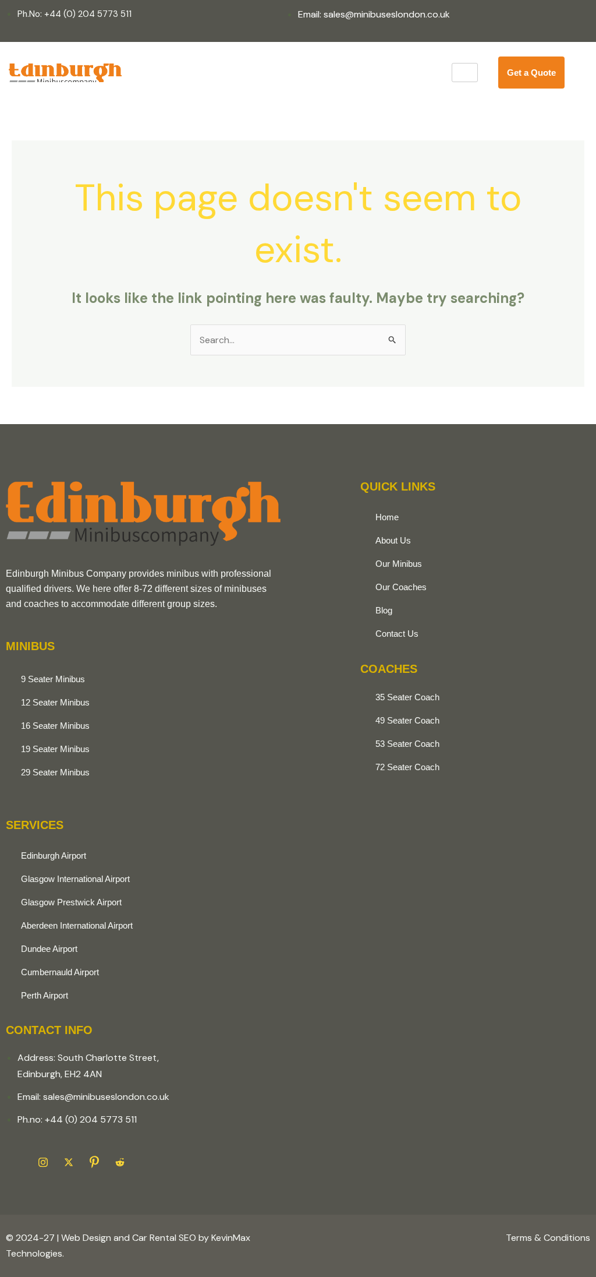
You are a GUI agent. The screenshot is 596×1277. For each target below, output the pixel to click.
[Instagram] (43, 1162)
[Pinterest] (94, 1162)
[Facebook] (17, 1162)
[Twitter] (68, 1162)
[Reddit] (120, 1162)
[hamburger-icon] (465, 72)
